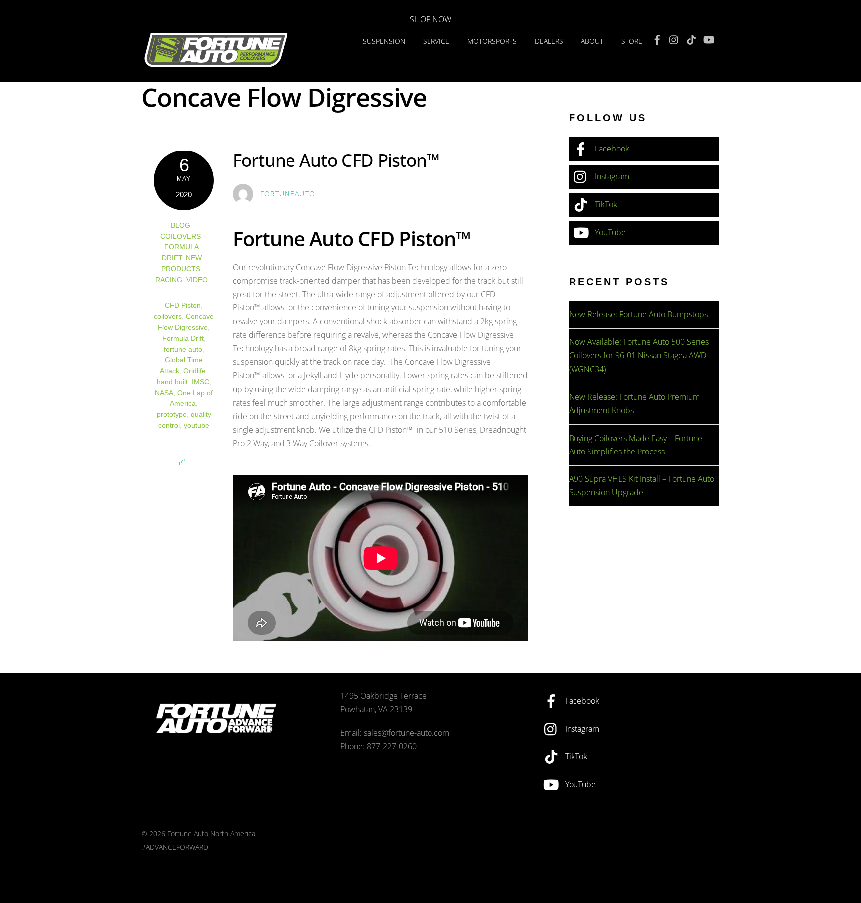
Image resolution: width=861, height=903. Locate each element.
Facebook (611, 148)
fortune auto (183, 349)
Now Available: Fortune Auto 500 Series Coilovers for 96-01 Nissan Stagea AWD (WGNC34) (639, 355)
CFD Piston (183, 305)
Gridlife (194, 371)
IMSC (200, 382)
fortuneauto (288, 193)
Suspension (384, 41)
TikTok (605, 204)
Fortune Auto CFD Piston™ (336, 160)
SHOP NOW (430, 19)
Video (197, 280)
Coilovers (180, 236)
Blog (180, 225)
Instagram (611, 176)
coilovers (168, 316)
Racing (168, 280)
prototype (172, 414)
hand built (172, 382)
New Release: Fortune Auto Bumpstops (638, 314)
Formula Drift (183, 338)
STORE (631, 41)
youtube (196, 425)
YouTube (609, 232)
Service (436, 41)
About (592, 41)
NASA (164, 393)
